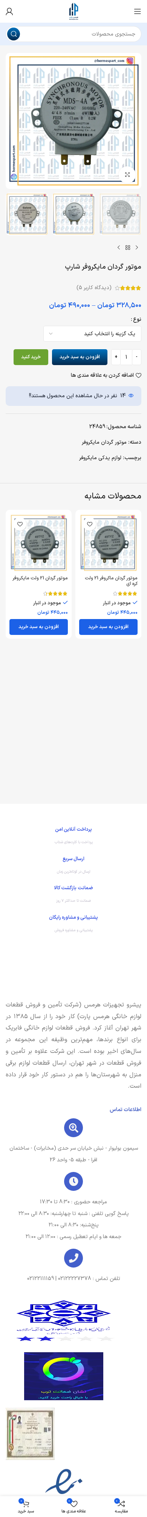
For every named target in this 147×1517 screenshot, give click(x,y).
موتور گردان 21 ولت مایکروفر (40, 578)
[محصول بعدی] (118, 247)
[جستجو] (13, 34)
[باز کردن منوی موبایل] (137, 11)
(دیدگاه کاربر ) (94, 288)
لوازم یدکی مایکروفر (100, 458)
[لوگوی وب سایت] (73, 11)
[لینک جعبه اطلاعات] (73, 837)
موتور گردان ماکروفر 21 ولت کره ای (111, 580)
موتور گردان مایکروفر (104, 442)
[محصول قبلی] (136, 247)
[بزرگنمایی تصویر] (127, 174)
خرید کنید (31, 357)
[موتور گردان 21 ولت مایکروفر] (38, 543)
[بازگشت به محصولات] (127, 247)
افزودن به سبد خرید (80, 357)
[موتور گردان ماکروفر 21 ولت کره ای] (108, 543)
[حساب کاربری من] (9, 11)
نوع (137, 320)
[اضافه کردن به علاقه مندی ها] (89, 524)
